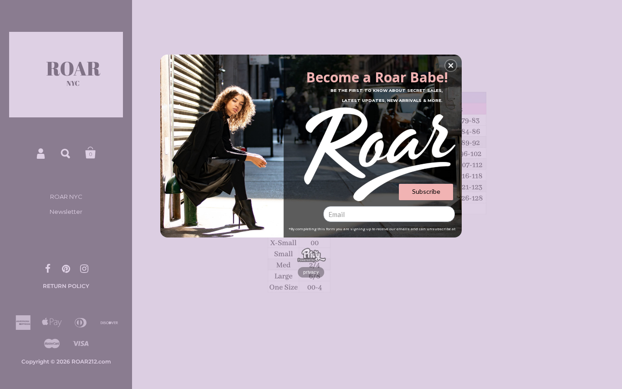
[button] (450, 65)
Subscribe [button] (426, 191)
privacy (311, 272)
